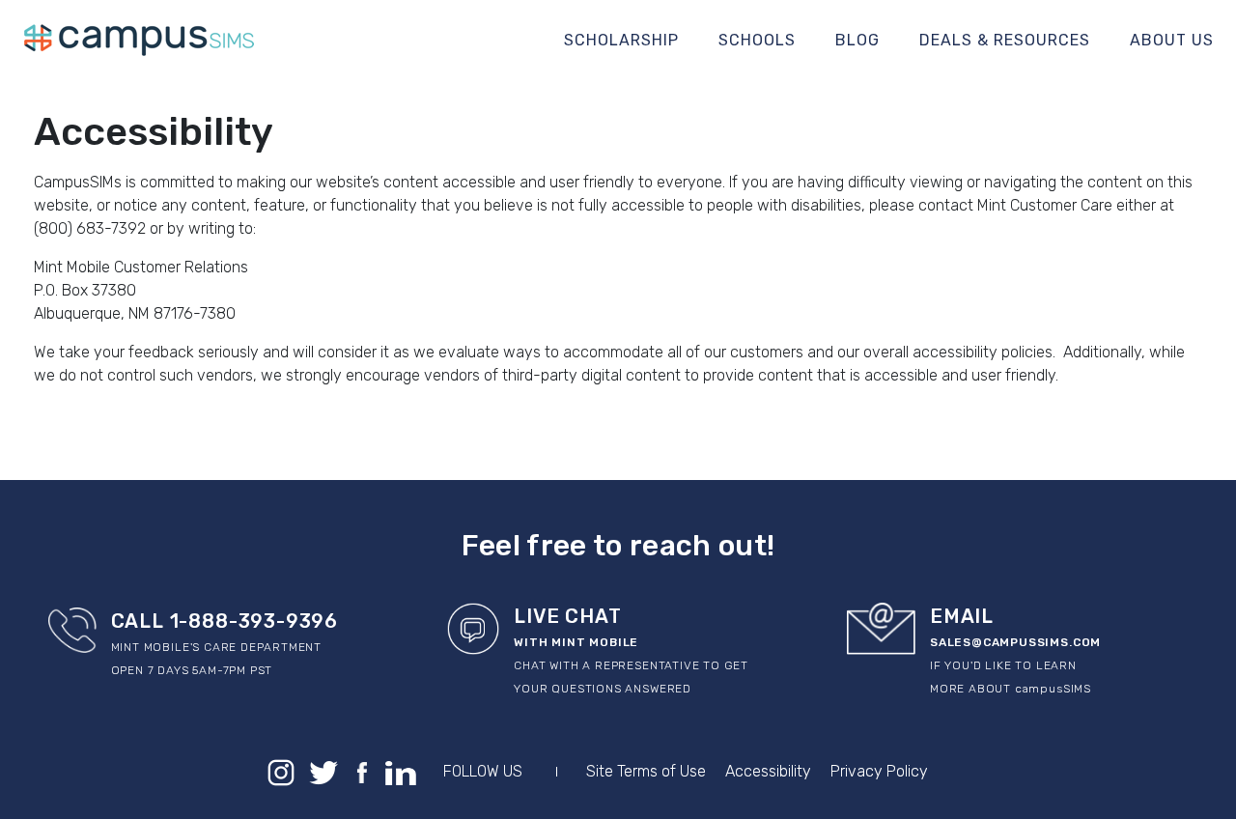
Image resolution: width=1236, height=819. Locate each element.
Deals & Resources (1004, 40)
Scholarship (621, 40)
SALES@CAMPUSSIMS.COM (1015, 642)
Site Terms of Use (646, 771)
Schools (757, 40)
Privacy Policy (879, 771)
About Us (1172, 40)
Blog (857, 40)
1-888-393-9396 (251, 621)
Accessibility (768, 771)
